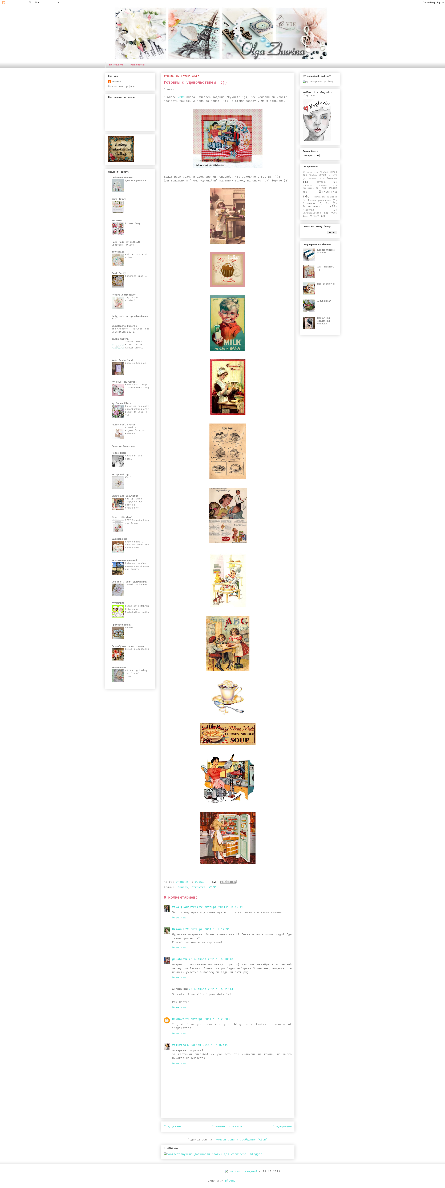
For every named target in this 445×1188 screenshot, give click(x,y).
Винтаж (183, 887)
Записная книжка (315, 185)
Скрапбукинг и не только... (130, 646)
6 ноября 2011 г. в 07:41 (207, 1045)
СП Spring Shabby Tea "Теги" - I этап (136, 673)
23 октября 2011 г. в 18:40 (211, 959)
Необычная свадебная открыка (323, 321)
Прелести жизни (121, 624)
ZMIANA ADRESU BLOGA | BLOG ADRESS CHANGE (134, 344)
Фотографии (311, 206)
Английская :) (326, 301)
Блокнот (313, 179)
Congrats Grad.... (137, 276)
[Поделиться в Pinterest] (235, 882)
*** (114, 319)
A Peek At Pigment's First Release (135, 430)
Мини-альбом (329, 188)
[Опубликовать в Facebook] (231, 882)
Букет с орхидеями (137, 649)
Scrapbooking (120, 474)
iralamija (118, 251)
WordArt (314, 216)
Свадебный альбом (123, 245)
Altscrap (308, 210)
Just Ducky (119, 273)
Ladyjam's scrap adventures (130, 316)
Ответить (179, 917)
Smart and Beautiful (125, 496)
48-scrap (308, 172)
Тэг (328, 203)
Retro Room (119, 453)
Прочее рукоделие (319, 200)
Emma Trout (119, 199)
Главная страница (227, 1126)
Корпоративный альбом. (326, 251)
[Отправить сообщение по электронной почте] (214, 882)
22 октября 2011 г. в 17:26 (221, 907)
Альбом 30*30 (317, 175)
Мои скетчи (137, 64)
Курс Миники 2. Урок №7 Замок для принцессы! (137, 545)
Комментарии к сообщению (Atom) (242, 1139)
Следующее (172, 1126)
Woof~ (128, 477)
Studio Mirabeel (122, 517)
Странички (309, 203)
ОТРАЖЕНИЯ (118, 603)
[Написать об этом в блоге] (225, 882)
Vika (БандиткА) (185, 907)
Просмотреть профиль (121, 86)
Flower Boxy (132, 223)
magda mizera (120, 338)
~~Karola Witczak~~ (124, 294)
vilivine (179, 1045)
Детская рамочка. (136, 180)
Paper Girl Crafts (123, 424)
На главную (116, 64)
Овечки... (131, 627)
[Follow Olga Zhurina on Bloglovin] (317, 140)
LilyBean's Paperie (124, 326)
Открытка (198, 887)
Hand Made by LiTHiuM (126, 242)
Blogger (231, 1180)
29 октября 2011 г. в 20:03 (207, 1019)
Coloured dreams (122, 177)
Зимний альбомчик (136, 584)
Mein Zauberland (122, 360)
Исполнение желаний (124, 560)
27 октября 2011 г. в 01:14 (211, 989)
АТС (335, 175)
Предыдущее (282, 1126)
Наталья (178, 929)
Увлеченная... (121, 667)
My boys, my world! (124, 382)
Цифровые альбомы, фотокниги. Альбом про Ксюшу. (137, 566)
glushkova (180, 959)
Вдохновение (119, 539)
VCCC (181, 97)
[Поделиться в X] (228, 882)
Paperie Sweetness (123, 446)
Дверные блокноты (136, 363)
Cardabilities (312, 213)
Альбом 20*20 (328, 172)
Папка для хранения (325, 197)
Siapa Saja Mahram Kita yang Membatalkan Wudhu (137, 609)
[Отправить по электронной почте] (221, 882)
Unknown (178, 1019)
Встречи (321, 182)
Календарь (308, 188)
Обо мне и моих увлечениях (129, 581)
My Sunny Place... (123, 403)
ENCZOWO (117, 220)
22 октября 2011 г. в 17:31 (207, 929)
